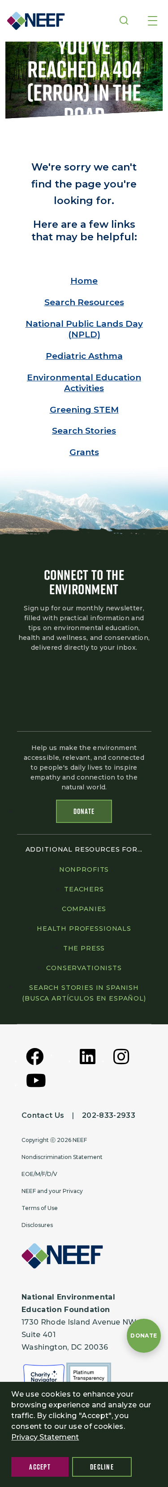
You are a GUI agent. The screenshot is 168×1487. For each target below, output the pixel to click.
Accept (40, 1467)
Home (84, 281)
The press (84, 948)
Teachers (84, 889)
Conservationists (83, 968)
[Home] (33, 21)
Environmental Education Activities (84, 382)
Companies (84, 909)
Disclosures (37, 1225)
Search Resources (84, 302)
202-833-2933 (108, 1115)
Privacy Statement (45, 1437)
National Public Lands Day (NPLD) (84, 329)
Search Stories (84, 431)
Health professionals (84, 929)
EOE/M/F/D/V (39, 1174)
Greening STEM (84, 410)
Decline (102, 1467)
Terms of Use (40, 1208)
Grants (84, 452)
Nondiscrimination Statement (62, 1157)
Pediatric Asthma (84, 356)
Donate (84, 811)
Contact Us (43, 1115)
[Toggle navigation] (152, 21)
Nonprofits (84, 869)
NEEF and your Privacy (52, 1191)
